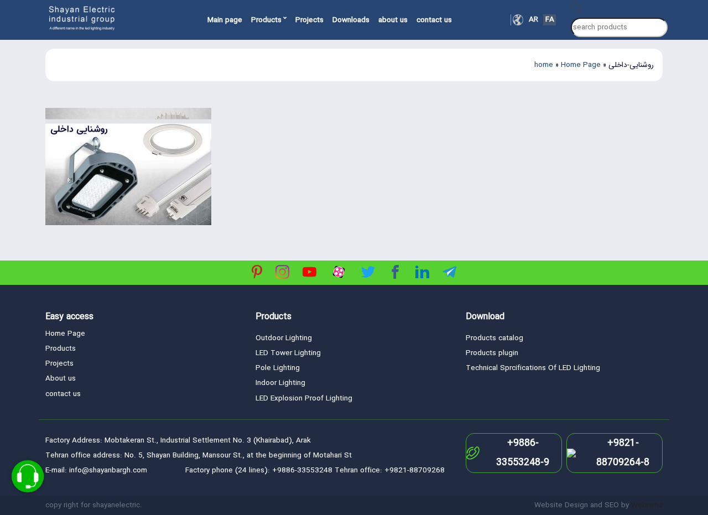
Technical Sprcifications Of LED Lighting (533, 368)
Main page (224, 20)
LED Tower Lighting (288, 353)
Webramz (647, 505)
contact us (434, 20)
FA (549, 19)
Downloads (350, 20)
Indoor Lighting (280, 383)
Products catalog (494, 338)
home (543, 65)
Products (266, 20)
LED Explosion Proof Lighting (304, 398)
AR (533, 19)
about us (393, 20)
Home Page (581, 65)
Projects (309, 20)
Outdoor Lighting (284, 338)
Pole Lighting (278, 368)
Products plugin (492, 353)
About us (60, 378)
